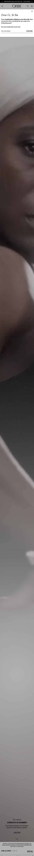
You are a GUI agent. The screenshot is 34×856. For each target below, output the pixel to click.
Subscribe (29, 31)
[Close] (32, 11)
